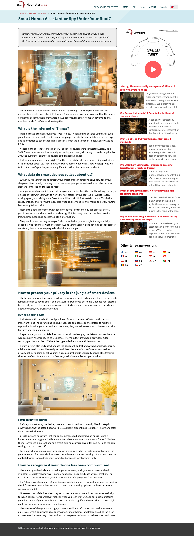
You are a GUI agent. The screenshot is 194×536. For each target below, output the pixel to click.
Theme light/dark (92, 528)
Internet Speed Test (28, 13)
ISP (134, 7)
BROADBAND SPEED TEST (106, 7)
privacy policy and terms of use (70, 528)
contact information (45, 528)
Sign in (163, 7)
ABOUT (152, 7)
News (142, 7)
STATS (125, 7)
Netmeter (37, 4)
